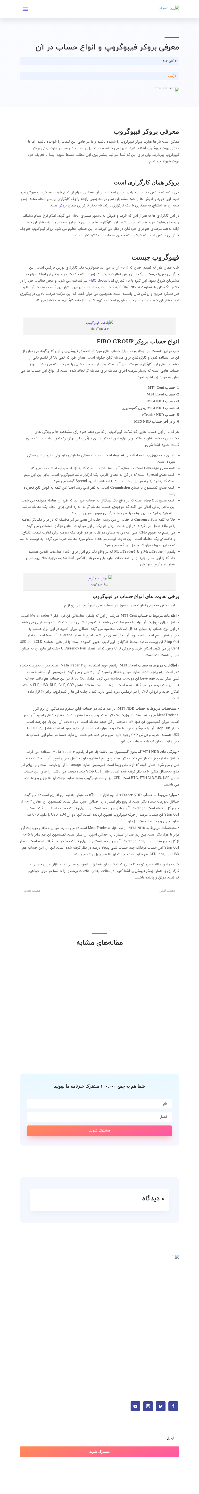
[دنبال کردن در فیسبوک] (173, 1406)
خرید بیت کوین (168, 1275)
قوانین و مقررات (166, 1339)
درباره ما (172, 1332)
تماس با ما (171, 1325)
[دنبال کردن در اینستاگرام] (148, 1406)
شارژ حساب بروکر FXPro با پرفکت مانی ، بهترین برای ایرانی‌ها (116, 1037)
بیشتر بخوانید (160, 995)
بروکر (63, 205)
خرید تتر (173, 1283)
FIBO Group (98, 281)
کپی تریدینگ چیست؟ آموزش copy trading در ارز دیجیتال (117, 986)
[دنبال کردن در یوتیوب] (135, 1406)
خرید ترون (171, 1290)
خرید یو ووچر (169, 1297)
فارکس (172, 75)
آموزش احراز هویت (164, 1318)
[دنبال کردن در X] (161, 1406)
